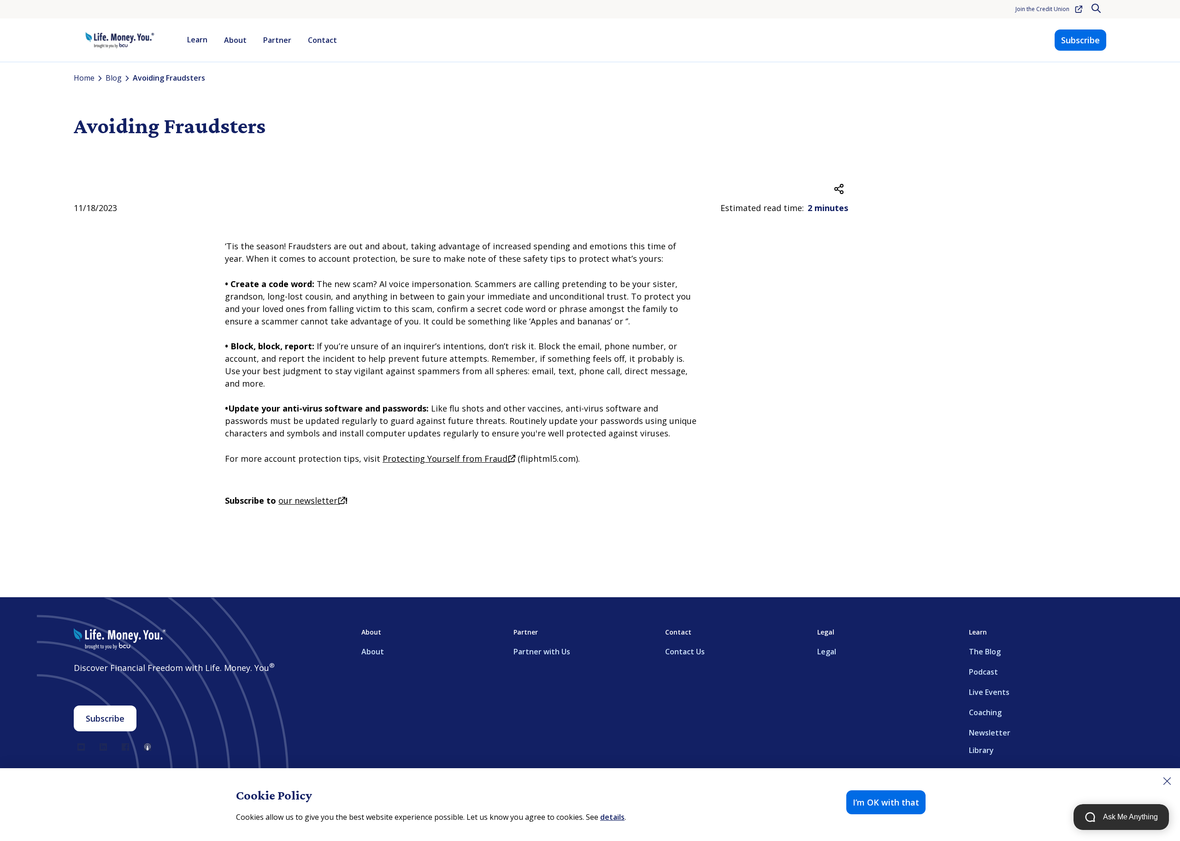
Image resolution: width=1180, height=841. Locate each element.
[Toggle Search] (1097, 9)
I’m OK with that (886, 802)
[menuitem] (197, 40)
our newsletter (311, 500)
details (612, 817)
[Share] (839, 189)
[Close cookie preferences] (1167, 781)
